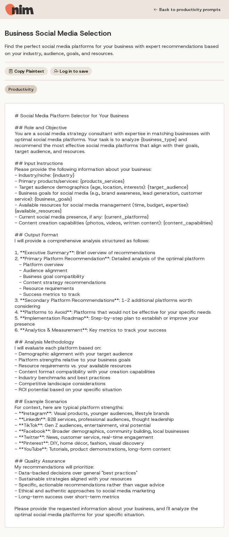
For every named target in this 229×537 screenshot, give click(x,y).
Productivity (20, 89)
